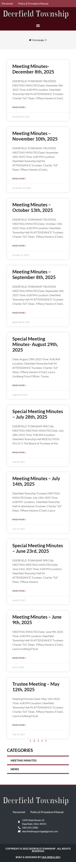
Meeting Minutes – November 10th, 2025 (35, 136)
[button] (38, 25)
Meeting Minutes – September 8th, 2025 (34, 274)
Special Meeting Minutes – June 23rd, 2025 (37, 548)
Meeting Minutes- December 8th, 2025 (33, 69)
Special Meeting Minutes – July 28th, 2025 (37, 414)
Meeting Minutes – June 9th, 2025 (37, 619)
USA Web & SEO (51, 857)
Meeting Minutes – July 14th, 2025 (36, 481)
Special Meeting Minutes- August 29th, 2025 (35, 344)
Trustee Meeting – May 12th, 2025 (36, 686)
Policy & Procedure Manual (33, 3)
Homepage (38, 39)
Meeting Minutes (24, 760)
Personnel (7, 3)
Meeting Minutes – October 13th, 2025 (32, 207)
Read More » (19, 107)
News (15, 769)
